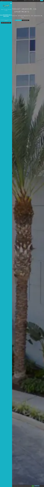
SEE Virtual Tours (25, 20)
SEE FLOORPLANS (18, 20)
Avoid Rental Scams (30, 0)
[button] (6, 3)
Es (25, 0)
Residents (38, 0)
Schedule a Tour (37, 485)
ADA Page (35, 0)
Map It (2, 1)
